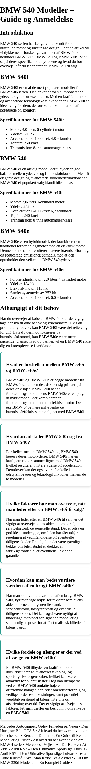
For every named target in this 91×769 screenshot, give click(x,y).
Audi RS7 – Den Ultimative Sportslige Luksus (48, 749)
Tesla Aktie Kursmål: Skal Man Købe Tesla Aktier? (43, 755)
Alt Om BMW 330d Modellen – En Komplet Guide (44, 760)
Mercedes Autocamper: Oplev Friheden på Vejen (39, 726)
